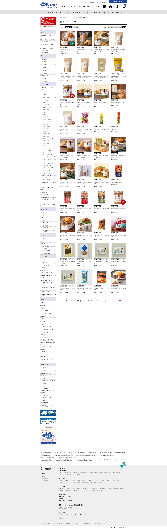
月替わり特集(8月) (45, 253)
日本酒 (103, 480)
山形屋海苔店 (46, 126)
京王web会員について (65, 474)
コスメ (85, 12)
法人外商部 (51, 523)
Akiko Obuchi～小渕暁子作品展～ (47, 343)
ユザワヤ (42, 354)
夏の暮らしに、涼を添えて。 (47, 340)
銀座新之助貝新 (47, 107)
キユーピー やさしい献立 (49, 157)
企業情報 (42, 523)
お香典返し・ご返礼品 (65, 496)
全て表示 (45, 95)
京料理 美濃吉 (47, 119)
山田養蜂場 (46, 141)
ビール (42, 220)
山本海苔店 (46, 105)
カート (124, 7)
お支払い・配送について (96, 472)
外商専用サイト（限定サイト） (67, 500)
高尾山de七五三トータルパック (47, 45)
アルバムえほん (44, 395)
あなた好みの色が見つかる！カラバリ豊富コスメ (47, 247)
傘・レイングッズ (44, 265)
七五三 (81, 490)
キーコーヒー (46, 121)
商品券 (61, 498)
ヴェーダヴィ (46, 148)
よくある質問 (76, 474)
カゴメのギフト (44, 81)
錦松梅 (45, 102)
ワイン (97, 480)
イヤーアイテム (44, 337)
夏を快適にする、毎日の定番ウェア (47, 288)
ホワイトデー (103, 488)
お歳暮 (67, 488)
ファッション (94, 12)
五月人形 (75, 490)
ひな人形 (68, 490)
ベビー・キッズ (45, 364)
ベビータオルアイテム (46, 397)
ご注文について (83, 472)
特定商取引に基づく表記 (72, 523)
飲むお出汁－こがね (48, 138)
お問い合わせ (90, 2)
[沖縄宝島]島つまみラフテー (117, 182)
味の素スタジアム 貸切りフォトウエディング (47, 49)
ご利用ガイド (102, 2)
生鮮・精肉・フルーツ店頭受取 (47, 205)
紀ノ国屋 (45, 131)
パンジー (42, 351)
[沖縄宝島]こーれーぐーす (117, 129)
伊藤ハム (45, 124)
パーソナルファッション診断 (47, 39)
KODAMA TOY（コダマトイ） (48, 373)
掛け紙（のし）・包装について (112, 472)
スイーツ (68, 480)
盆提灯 (61, 490)
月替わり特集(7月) (45, 250)
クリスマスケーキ (81, 488)
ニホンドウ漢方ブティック (49, 151)
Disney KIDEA (44, 402)
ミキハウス (43, 378)
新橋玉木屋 (46, 109)
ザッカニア (43, 400)
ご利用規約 (60, 523)
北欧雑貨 (42, 349)
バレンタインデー (92, 488)
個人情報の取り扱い (86, 523)
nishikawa (42, 356)
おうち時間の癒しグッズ (46, 329)
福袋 (94, 490)
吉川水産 (45, 129)
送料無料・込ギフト (45, 75)
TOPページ (62, 468)
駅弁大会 (99, 490)
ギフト (57, 12)
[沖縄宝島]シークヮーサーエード (101, 129)
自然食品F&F (46, 143)
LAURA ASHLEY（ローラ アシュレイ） (48, 295)
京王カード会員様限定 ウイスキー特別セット (47, 231)
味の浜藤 (45, 117)
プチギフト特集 (44, 195)
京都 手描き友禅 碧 (45, 291)
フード (66, 12)
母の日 (110, 488)
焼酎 (41, 217)
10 (110, 300)
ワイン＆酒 (75, 12)
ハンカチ (42, 267)
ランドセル (88, 490)
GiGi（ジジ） (43, 375)
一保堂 (45, 112)
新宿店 (43, 476)
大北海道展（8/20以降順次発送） (47, 35)
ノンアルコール (44, 227)
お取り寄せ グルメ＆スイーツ (85, 480)
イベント (49, 12)
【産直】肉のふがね (48, 167)
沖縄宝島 (45, 145)
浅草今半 (45, 114)
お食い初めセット (44, 388)
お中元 (61, 488)
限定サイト (61, 518)
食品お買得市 (46, 179)
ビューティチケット (45, 41)
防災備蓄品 (43, 321)
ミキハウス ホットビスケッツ (47, 380)
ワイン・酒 (44, 209)
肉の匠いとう (46, 133)
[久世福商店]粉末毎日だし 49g (118, 102)
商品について (73, 472)
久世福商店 (46, 136)
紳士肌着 (42, 270)
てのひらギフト (63, 494)
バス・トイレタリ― (45, 313)
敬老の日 (122, 488)
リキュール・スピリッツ (46, 225)
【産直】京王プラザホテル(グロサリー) (49, 164)
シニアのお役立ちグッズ (46, 327)
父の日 (116, 488)
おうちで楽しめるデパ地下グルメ (49, 176)
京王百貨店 (119, 527)
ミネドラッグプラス (48, 154)
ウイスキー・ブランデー (46, 222)
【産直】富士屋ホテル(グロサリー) (49, 160)
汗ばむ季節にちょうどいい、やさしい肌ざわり (47, 405)
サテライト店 (45, 480)
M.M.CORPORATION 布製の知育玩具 (47, 391)
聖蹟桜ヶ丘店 (45, 478)
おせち (73, 488)
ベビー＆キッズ (116, 12)
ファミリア (43, 386)
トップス (42, 285)
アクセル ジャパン (45, 346)
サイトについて (64, 472)
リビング (105, 12)
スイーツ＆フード (46, 84)
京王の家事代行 (44, 52)
